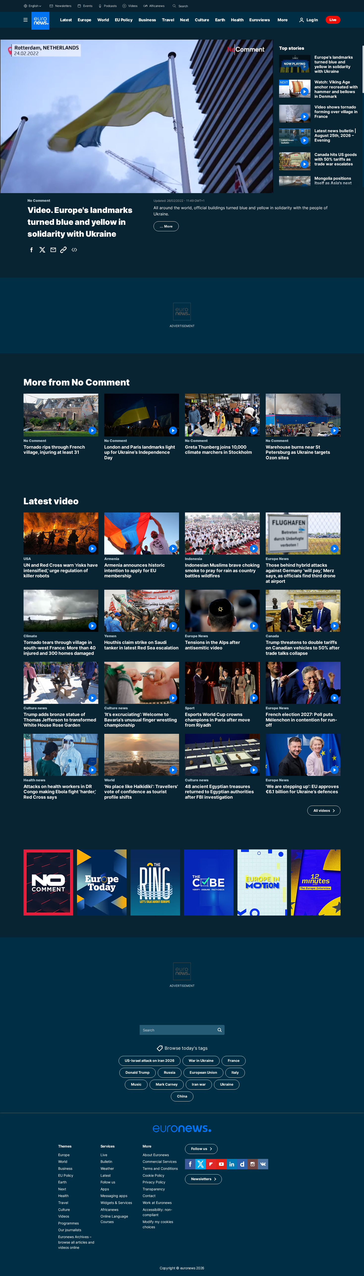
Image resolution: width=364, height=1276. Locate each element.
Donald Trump (138, 1072)
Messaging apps (114, 1196)
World (103, 19)
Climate (30, 636)
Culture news (35, 708)
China (182, 1096)
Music (136, 1084)
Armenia (111, 559)
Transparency (154, 1189)
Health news (34, 780)
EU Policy (124, 19)
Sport (190, 708)
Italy (235, 1072)
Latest (66, 19)
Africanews (109, 1209)
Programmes (68, 1223)
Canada (272, 636)
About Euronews (156, 1154)
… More (166, 226)
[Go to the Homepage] (40, 21)
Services (108, 1146)
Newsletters (201, 1179)
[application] (136, 116)
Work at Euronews (157, 1202)
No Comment (35, 440)
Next (184, 19)
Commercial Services (160, 1161)
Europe (84, 19)
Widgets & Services (116, 1202)
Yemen (110, 636)
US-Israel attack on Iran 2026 (149, 1060)
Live (333, 20)
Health (237, 19)
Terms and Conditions (160, 1168)
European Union (203, 1072)
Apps (105, 1189)
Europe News (277, 559)
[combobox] (199, 6)
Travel (168, 19)
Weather (107, 1168)
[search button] (174, 6)
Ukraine (226, 1084)
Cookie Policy (153, 1175)
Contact (149, 1196)
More (147, 1146)
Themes (64, 1146)
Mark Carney (167, 1084)
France (233, 1060)
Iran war (199, 1084)
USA (27, 559)
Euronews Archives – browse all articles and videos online (76, 1241)
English (33, 6)
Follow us (108, 1182)
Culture (202, 19)
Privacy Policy (154, 1182)
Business (147, 19)
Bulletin (106, 1161)
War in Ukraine (201, 1060)
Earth (220, 19)
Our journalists (69, 1230)
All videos (321, 810)
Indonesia (193, 559)
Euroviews (259, 19)
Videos (63, 1216)
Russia (169, 1072)
